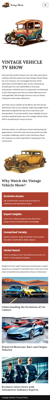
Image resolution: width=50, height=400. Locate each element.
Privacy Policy (22, 398)
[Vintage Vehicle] (14, 5)
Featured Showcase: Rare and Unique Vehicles (24, 348)
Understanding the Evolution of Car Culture (24, 308)
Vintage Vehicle (8, 398)
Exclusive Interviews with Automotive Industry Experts (20, 388)
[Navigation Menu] (45, 5)
